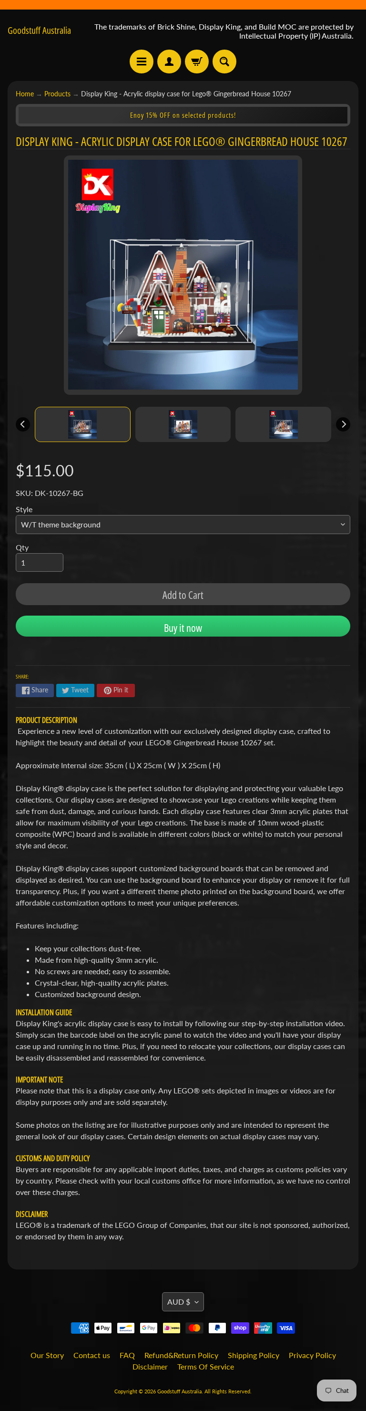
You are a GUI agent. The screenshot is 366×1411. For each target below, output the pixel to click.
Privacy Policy (312, 1355)
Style (24, 509)
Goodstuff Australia (39, 30)
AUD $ (178, 1301)
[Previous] (23, 424)
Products (57, 94)
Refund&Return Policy (181, 1355)
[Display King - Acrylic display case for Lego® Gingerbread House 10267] (83, 424)
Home (25, 94)
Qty (22, 547)
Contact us (91, 1355)
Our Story (47, 1355)
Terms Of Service (205, 1366)
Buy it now (183, 627)
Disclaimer (150, 1366)
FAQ (127, 1355)
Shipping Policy (253, 1355)
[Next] (343, 424)
